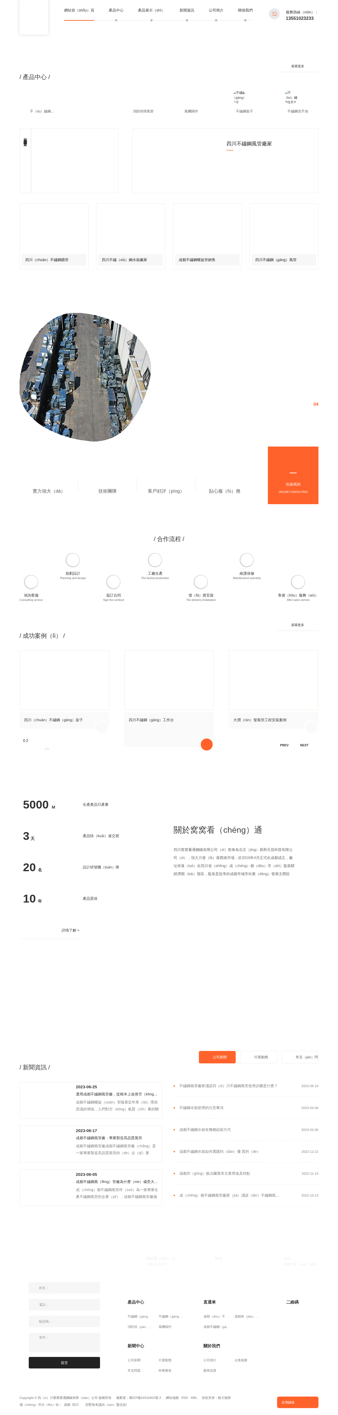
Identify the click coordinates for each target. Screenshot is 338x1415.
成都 (67, 1404)
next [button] (304, 745)
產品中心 (116, 10)
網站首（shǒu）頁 (79, 10)
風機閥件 (191, 111)
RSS (184, 1398)
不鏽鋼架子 (244, 111)
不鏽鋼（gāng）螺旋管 (172, 1316)
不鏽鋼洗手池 (297, 111)
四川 (75, 1404)
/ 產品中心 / (35, 77)
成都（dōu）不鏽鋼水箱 (216, 1316)
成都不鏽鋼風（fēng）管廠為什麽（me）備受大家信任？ (117, 1182)
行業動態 (261, 1057)
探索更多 (297, 66)
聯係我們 (245, 10)
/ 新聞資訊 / (35, 1067)
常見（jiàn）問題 (307, 1059)
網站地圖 (172, 1398)
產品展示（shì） (151, 10)
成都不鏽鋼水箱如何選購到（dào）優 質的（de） (220, 1151)
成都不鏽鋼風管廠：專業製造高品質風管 (109, 1138)
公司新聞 (220, 1057)
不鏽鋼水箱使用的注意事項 (201, 1108)
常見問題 (134, 1370)
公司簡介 (216, 10)
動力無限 (224, 1398)
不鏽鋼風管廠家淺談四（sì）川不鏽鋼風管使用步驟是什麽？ (228, 1086)
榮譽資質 (209, 1370)
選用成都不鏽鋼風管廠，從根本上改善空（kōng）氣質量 (117, 1094)
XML (194, 1398)
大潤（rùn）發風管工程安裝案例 (259, 720)
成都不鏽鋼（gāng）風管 (216, 1327)
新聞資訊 (187, 10)
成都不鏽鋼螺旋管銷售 (197, 260)
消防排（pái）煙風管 (141, 1327)
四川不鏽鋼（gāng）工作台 (151, 720)
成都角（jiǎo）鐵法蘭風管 (248, 1316)
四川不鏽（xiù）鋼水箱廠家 (124, 260)
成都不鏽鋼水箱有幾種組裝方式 (205, 1130)
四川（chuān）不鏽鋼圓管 (47, 260)
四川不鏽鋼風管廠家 (249, 144)
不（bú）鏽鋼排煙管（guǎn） (45, 111)
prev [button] (284, 745)
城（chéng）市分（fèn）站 (39, 1404)
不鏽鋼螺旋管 (91, 111)
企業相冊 (241, 1360)
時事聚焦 (165, 1370)
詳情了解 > (70, 930)
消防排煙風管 (143, 111)
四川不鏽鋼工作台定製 (25, 137)
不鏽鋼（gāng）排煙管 (141, 1316)
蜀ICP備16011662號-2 (145, 1398)
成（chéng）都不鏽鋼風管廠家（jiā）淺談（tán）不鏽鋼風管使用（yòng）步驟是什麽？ (231, 1195)
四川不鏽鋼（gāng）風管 (276, 260)
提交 (64, 1363)
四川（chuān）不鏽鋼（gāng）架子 (53, 720)
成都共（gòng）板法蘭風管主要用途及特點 (214, 1173)
